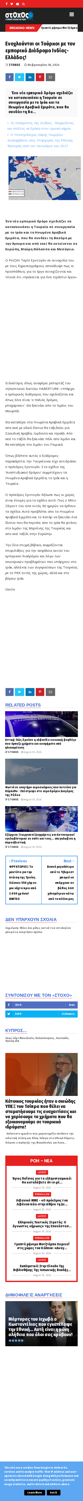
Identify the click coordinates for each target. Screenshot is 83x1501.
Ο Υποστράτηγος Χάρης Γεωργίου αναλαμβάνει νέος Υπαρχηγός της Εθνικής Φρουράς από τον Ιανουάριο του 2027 (40, 140)
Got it (53, 1492)
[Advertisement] (41, 333)
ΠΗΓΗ (10, 589)
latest (42, 1172)
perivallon (42, 1194)
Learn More (34, 1492)
